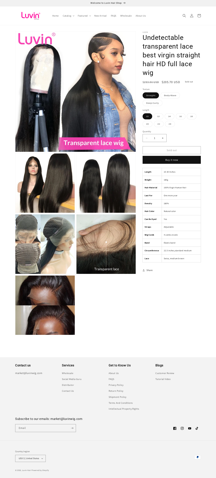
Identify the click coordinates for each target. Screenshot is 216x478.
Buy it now (171, 159)
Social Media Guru (72, 379)
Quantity (147, 131)
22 (160, 124)
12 (160, 117)
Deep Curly (154, 103)
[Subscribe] (72, 428)
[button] (68, 15)
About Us (114, 373)
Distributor (68, 384)
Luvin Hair (26, 470)
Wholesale (67, 373)
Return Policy (116, 390)
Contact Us (68, 390)
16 (182, 117)
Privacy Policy (116, 384)
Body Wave (172, 96)
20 (149, 124)
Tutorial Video (163, 379)
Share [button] (149, 270)
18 (193, 117)
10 (149, 117)
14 (171, 117)
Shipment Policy (117, 396)
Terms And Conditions (121, 402)
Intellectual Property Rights (124, 408)
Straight (152, 96)
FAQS (111, 379)
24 (172, 124)
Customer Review (164, 373)
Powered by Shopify (40, 470)
